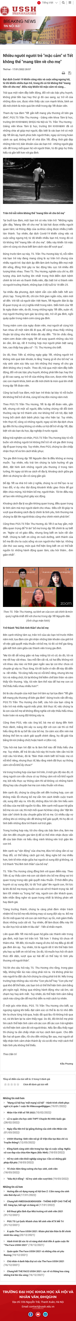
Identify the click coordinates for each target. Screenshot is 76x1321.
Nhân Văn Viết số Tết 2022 (21, 1112)
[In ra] (64, 72)
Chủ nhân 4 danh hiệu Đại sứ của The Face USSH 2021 (35, 1261)
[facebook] (30, 1314)
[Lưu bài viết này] (70, 72)
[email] (45, 1314)
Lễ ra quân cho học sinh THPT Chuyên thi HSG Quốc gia (36, 1118)
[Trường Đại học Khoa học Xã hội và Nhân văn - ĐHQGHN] (4, 10)
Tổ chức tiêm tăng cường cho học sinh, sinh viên (32, 1168)
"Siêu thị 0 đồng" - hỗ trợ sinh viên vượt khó (29, 1178)
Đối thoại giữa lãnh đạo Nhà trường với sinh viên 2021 (35, 1211)
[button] (45, 3)
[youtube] (38, 1314)
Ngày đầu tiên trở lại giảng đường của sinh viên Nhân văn (37, 1128)
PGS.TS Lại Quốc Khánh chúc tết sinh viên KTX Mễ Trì (35, 1221)
